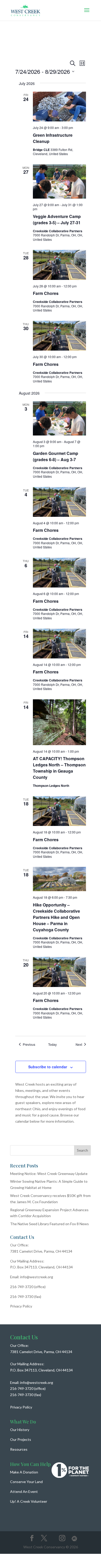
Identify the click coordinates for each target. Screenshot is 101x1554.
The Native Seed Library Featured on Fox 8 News (49, 1224)
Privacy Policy (21, 1306)
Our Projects (20, 1439)
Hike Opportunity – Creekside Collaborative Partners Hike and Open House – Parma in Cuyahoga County (56, 917)
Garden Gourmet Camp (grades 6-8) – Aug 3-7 (55, 456)
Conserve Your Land (26, 1481)
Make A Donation (24, 1472)
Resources (18, 1449)
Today (52, 1044)
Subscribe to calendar (47, 1066)
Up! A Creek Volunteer (28, 1501)
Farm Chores (46, 293)
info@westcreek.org (36, 1277)
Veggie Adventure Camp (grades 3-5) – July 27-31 (57, 219)
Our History (19, 1429)
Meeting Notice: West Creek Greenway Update (49, 1173)
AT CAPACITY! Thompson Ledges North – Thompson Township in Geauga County (59, 768)
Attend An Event (24, 1491)
